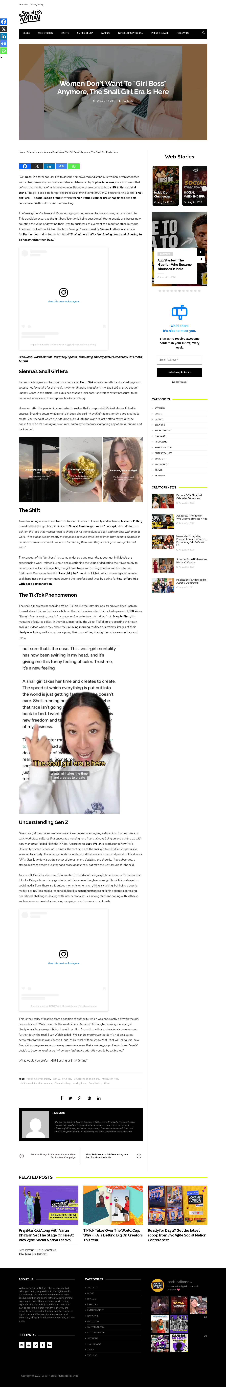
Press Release (160, 33)
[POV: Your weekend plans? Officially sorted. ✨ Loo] (179, 1305)
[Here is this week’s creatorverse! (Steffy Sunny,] (179, 1324)
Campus (105, 33)
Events (65, 33)
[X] (37, 164)
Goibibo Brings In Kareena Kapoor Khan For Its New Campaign (53, 1156)
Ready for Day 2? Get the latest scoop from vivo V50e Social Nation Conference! (177, 1235)
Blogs (26, 33)
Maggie (118, 616)
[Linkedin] (49, 164)
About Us (23, 4)
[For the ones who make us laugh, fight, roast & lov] (160, 1305)
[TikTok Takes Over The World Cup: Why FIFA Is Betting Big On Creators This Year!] (113, 1205)
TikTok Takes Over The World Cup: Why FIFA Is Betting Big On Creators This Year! (113, 1235)
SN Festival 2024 (163, 447)
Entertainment (34, 152)
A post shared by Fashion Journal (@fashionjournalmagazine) (63, 344)
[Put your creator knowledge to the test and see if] (179, 1343)
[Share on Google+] (79, 1098)
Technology (162, 464)
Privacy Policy (37, 4)
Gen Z (56, 1078)
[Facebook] (25, 164)
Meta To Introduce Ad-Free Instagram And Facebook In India (107, 1156)
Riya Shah (127, 101)
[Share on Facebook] (61, 1098)
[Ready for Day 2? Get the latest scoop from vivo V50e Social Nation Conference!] (177, 1205)
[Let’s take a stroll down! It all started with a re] (160, 1343)
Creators (165, 245)
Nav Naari (160, 436)
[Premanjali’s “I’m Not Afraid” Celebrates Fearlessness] (163, 501)
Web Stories (45, 33)
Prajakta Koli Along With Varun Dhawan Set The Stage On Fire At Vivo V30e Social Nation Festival (46, 1235)
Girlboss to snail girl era (86, 1078)
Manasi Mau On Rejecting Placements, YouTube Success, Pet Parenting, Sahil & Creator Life (175, 260)
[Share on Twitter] (70, 1098)
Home (22, 152)
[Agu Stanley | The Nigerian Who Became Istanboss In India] (163, 521)
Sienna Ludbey (62, 1083)
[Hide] (1, 57)
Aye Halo (160, 408)
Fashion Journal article (38, 1078)
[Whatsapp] (74, 164)
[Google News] (61, 164)
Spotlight (160, 458)
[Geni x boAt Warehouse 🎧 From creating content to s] (198, 1324)
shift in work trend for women (36, 1083)
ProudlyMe (161, 442)
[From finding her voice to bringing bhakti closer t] (160, 1324)
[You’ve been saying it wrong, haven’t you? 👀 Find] (198, 1305)
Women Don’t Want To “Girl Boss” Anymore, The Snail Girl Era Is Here (81, 152)
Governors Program (130, 33)
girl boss (66, 1078)
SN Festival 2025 (163, 453)
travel (158, 470)
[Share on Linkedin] (98, 1098)
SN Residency (85, 33)
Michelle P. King (110, 1078)
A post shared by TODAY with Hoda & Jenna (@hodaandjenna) (64, 1006)
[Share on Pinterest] (89, 1098)
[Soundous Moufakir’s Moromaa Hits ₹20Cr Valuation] (163, 565)
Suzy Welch (95, 1083)
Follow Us (183, 33)
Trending (160, 475)
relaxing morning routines (84, 627)
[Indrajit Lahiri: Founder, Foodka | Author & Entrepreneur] (163, 585)
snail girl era (79, 1083)
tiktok (107, 1083)
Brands (159, 419)
